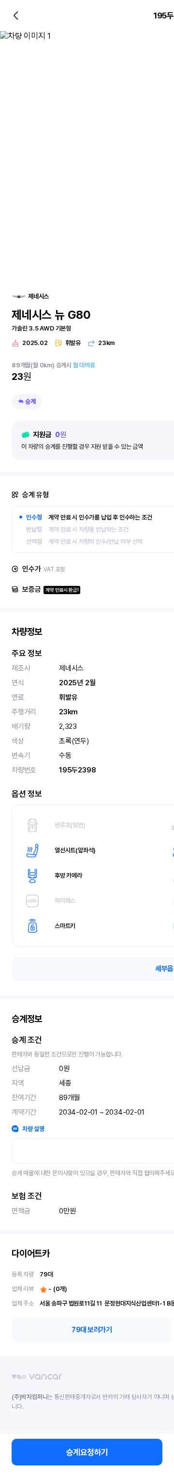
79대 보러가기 (92, 1329)
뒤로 (16, 15)
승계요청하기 (87, 1452)
